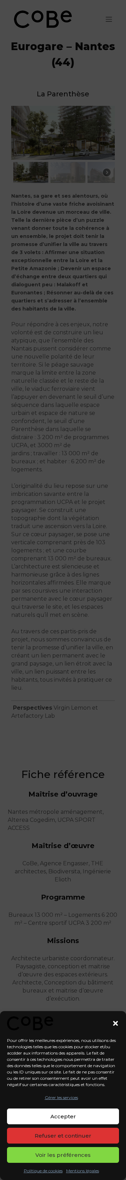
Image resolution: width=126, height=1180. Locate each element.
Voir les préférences (63, 1155)
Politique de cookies (43, 1170)
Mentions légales (82, 1170)
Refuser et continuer (63, 1135)
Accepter (63, 1116)
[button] (115, 1023)
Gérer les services (61, 1097)
